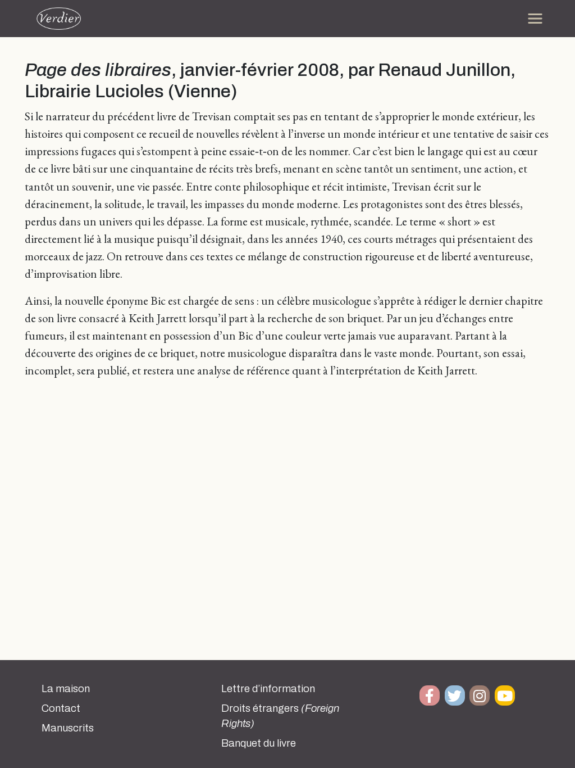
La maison (66, 688)
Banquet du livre (258, 743)
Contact (61, 708)
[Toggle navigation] (535, 18)
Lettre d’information (268, 688)
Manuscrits (68, 728)
